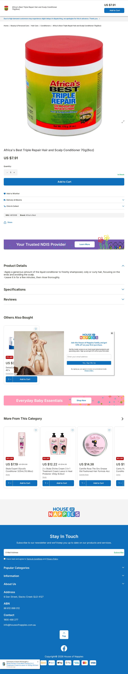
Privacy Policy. (89, 370)
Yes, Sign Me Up (89, 363)
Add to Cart (115, 10)
